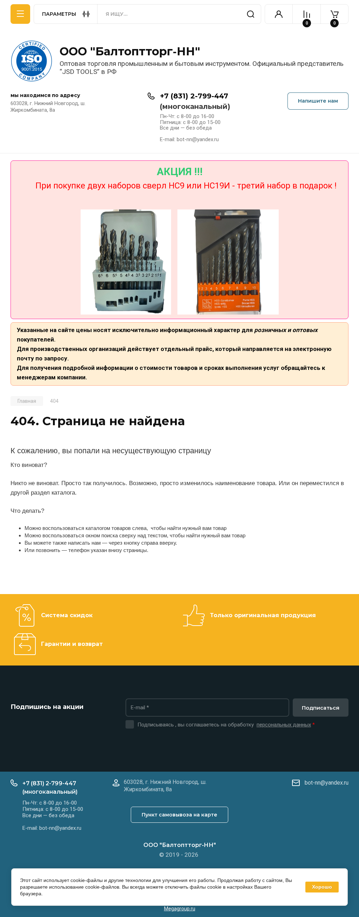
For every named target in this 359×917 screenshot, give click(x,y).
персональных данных (284, 725)
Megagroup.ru (179, 908)
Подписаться (320, 707)
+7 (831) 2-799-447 (194, 96)
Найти (250, 14)
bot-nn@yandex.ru (326, 782)
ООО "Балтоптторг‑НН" (130, 51)
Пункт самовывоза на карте (179, 815)
